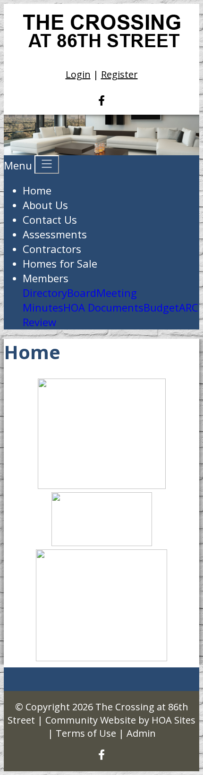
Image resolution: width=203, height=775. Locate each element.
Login (78, 74)
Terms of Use (86, 733)
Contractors (52, 249)
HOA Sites (173, 720)
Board (81, 293)
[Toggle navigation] (46, 164)
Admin (141, 733)
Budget (161, 307)
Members (45, 278)
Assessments (55, 234)
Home (37, 190)
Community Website (90, 720)
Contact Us (50, 219)
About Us (45, 205)
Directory (45, 293)
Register (119, 74)
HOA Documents (103, 307)
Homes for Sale (60, 263)
